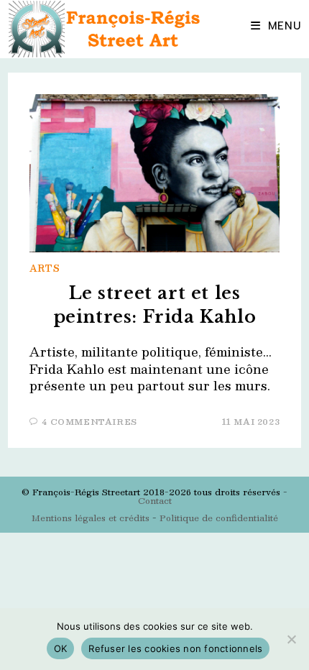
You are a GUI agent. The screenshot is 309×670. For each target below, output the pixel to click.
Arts (44, 268)
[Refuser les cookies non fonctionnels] (291, 639)
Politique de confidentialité (219, 517)
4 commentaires (89, 421)
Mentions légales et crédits (90, 517)
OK (61, 648)
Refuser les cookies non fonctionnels (175, 648)
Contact (155, 500)
